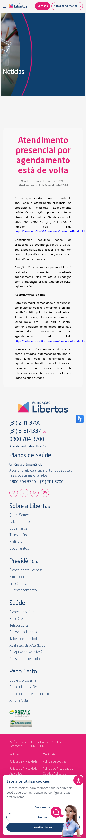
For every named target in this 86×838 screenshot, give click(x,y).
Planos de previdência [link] (25, 570)
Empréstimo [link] (18, 584)
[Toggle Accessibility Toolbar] (78, 780)
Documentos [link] (19, 549)
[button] (5, 6)
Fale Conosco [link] (19, 522)
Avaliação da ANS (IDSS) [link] (28, 646)
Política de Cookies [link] (55, 761)
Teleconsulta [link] (19, 625)
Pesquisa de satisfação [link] (27, 652)
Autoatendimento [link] (65, 6)
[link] (18, 6)
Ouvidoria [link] (49, 754)
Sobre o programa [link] (22, 680)
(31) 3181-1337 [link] (25, 431)
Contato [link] (42, 6)
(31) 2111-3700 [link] (25, 423)
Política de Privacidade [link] (23, 761)
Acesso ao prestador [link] (25, 659)
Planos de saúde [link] (21, 612)
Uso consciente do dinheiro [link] (29, 694)
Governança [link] (18, 528)
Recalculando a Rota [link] (24, 687)
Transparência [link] (19, 535)
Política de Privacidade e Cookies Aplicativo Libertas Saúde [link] (58, 773)
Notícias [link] (15, 542)
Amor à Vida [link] (18, 701)
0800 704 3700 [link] (26, 439)
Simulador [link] (16, 577)
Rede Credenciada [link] (22, 619)
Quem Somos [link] (19, 515)
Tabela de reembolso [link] (24, 639)
